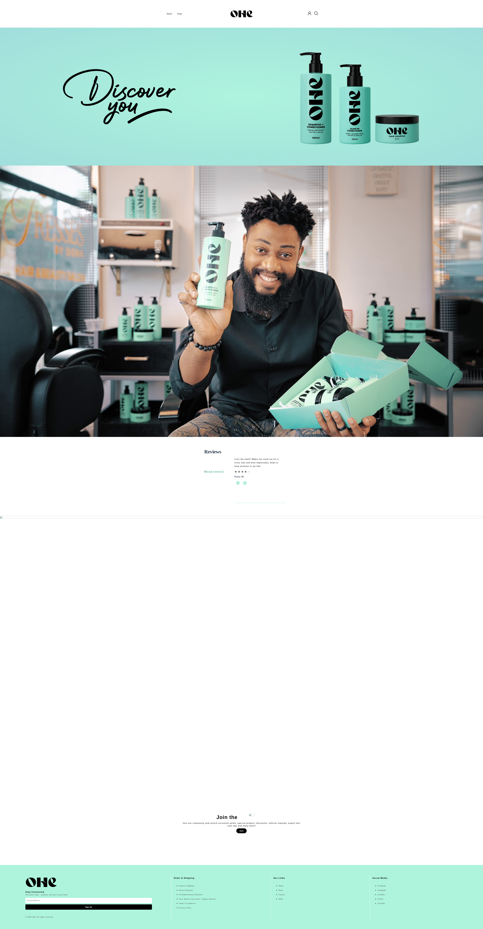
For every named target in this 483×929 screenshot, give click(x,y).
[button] (238, 486)
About (169, 14)
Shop (179, 14)
